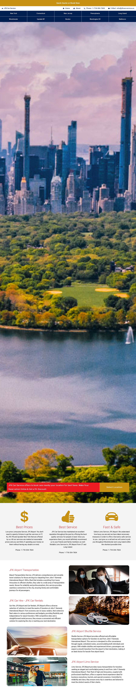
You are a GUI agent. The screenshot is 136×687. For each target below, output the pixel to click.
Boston (67, 19)
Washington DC (95, 19)
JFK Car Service (10, 8)
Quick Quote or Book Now (68, 3)
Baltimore (122, 19)
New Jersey (68, 13)
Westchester (13, 19)
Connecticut (41, 13)
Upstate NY (41, 19)
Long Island (122, 13)
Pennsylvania (95, 13)
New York (13, 13)
